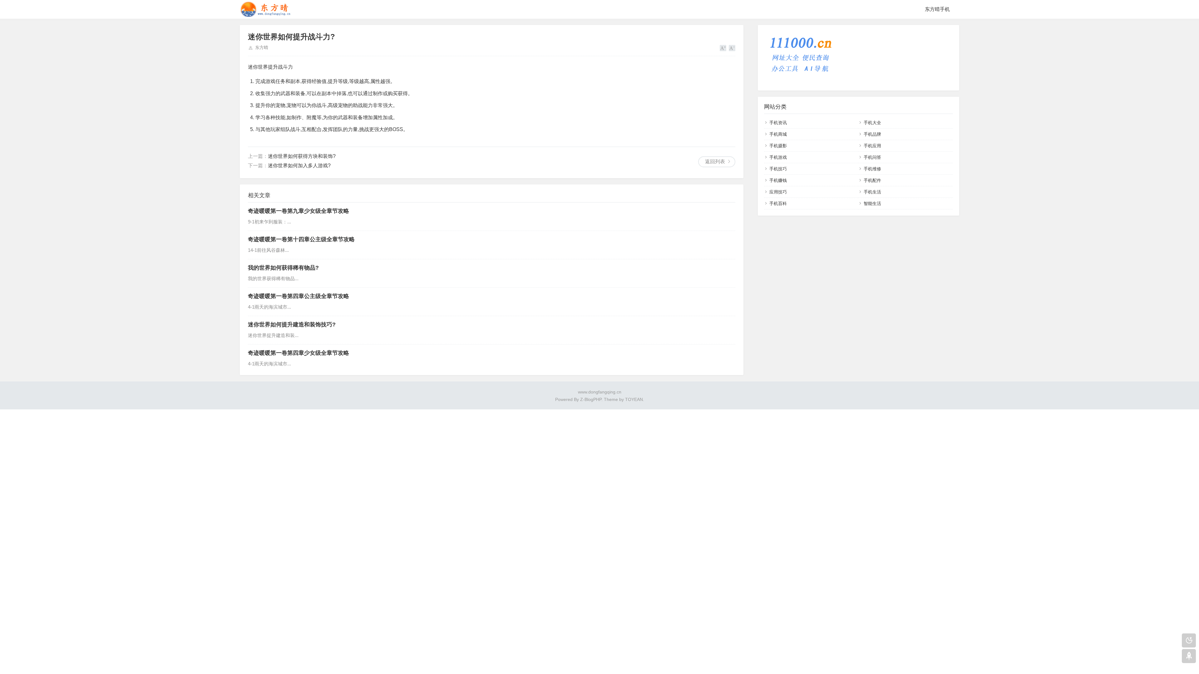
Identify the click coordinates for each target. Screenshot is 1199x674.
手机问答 (872, 157)
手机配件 (872, 180)
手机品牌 (872, 134)
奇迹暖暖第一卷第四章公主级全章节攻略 (298, 296)
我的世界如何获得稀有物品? (283, 268)
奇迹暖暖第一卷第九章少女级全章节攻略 (298, 211)
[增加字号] (723, 48)
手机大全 (872, 122)
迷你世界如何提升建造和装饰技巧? (292, 324)
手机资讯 (778, 122)
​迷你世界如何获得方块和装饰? (302, 156)
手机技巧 (778, 168)
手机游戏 (778, 157)
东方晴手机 (937, 9)
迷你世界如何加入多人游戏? (299, 165)
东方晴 (261, 47)
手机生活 (872, 191)
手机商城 (778, 134)
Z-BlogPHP (590, 399)
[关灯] (1189, 640)
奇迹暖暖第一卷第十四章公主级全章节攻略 (301, 239)
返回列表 (715, 161)
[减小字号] (732, 48)
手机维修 (872, 168)
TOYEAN (634, 399)
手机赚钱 (778, 180)
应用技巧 (778, 191)
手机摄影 (778, 145)
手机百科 (778, 203)
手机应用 (872, 145)
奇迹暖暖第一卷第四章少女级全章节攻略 (298, 353)
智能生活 (872, 203)
